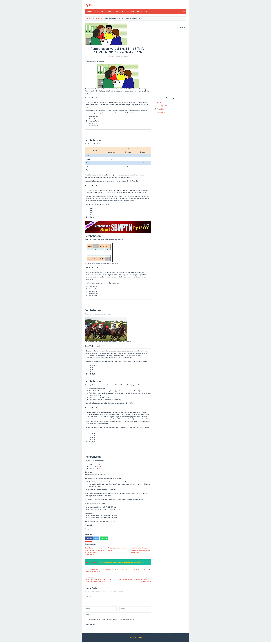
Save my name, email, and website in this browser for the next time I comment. (110, 619)
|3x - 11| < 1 (131, 569)
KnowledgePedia (162, 106)
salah (98, 572)
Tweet (96, 538)
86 (145, 569)
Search (157, 24)
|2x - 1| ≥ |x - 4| (122, 569)
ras (95, 572)
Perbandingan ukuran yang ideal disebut (118, 549)
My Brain (90, 5)
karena (87, 572)
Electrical (159, 102)
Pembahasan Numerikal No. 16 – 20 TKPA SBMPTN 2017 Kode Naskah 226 (98, 579)
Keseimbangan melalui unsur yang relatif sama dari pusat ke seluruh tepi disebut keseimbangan (94, 551)
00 (136, 569)
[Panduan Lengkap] (111, 569)
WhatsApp (104, 538)
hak (149, 569)
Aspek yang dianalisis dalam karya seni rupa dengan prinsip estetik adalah (140, 550)
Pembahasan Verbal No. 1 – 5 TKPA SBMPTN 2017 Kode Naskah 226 (135, 579)
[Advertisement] (170, 63)
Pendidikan (94, 569)
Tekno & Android (162, 112)
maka (91, 572)
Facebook (89, 538)
